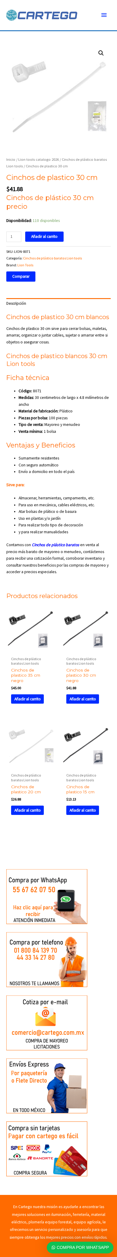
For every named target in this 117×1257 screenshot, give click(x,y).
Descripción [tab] (16, 303)
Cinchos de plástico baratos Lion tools (52, 258)
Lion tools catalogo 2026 (38, 159)
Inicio (10, 159)
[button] (101, 53)
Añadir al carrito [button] (27, 699)
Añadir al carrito (44, 236)
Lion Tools (25, 265)
